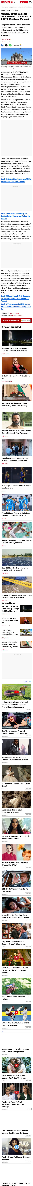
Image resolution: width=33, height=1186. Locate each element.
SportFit (4, 491)
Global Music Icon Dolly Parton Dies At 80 (16, 377)
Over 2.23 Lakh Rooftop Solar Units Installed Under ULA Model (15, 569)
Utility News (5, 637)
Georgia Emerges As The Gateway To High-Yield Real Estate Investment (15, 349)
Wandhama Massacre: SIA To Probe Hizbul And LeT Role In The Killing (15, 459)
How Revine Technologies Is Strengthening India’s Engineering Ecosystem (10, 635)
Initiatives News (6, 353)
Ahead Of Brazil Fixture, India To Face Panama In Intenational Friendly (16, 514)
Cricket (3, 545)
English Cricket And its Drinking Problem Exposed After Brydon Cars (17, 541)
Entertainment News (7, 381)
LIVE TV (25, 2)
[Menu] (30, 2)
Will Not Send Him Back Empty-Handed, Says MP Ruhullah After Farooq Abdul (16, 432)
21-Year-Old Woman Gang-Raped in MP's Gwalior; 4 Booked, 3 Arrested (17, 596)
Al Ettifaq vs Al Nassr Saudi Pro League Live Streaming (16, 486)
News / (3, 7)
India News (4, 42)
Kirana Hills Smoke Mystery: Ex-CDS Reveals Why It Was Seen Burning (15, 404)
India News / (9, 7)
